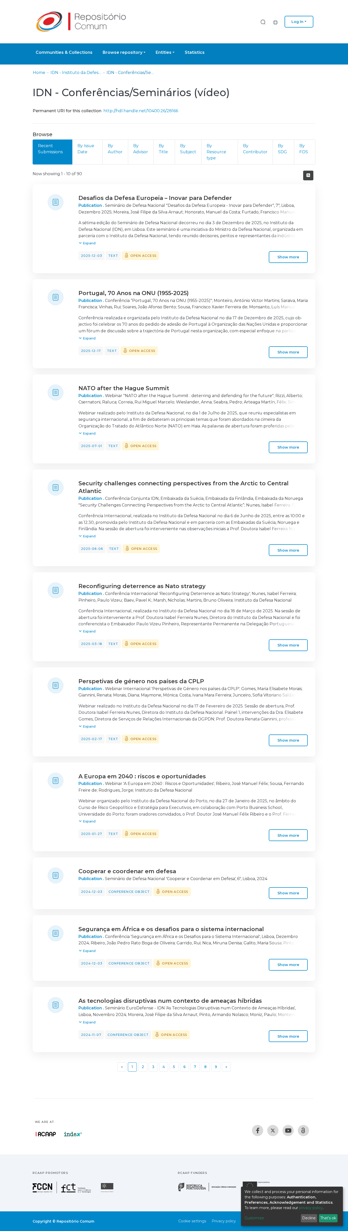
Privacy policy (224, 1221)
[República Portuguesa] (210, 1190)
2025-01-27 (91, 834)
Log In (297, 21)
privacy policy (311, 1207)
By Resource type (216, 151)
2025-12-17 (91, 351)
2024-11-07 (91, 1035)
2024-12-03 (91, 892)
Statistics (195, 52)
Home (39, 72)
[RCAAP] (303, 1130)
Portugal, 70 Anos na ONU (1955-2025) (133, 293)
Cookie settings (192, 1221)
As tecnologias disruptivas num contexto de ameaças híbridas (170, 1000)
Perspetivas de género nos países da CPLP (141, 681)
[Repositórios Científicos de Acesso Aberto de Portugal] (46, 1134)
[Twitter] (272, 1130)
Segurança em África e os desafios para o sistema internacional (171, 929)
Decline (309, 1218)
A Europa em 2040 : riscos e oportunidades (142, 776)
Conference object (129, 892)
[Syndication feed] (308, 175)
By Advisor (140, 148)
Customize (254, 1218)
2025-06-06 (92, 549)
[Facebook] (257, 1130)
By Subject (188, 148)
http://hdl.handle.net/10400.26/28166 (140, 110)
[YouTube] (288, 1130)
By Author (115, 148)
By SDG (282, 148)
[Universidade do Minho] (108, 1191)
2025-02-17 (91, 739)
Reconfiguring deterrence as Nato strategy (142, 586)
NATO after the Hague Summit (123, 388)
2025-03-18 (91, 644)
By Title (163, 148)
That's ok (328, 1218)
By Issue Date (85, 148)
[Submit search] (263, 22)
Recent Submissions (50, 148)
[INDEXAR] (73, 1134)
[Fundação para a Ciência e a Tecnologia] (62, 1191)
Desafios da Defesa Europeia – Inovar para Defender (155, 198)
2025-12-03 (91, 256)
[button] (277, 21)
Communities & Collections (64, 52)
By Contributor (255, 148)
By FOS (303, 148)
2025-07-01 (91, 446)
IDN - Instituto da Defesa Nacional (75, 72)
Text (113, 256)
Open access (143, 256)
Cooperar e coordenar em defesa (127, 871)
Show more (288, 257)
